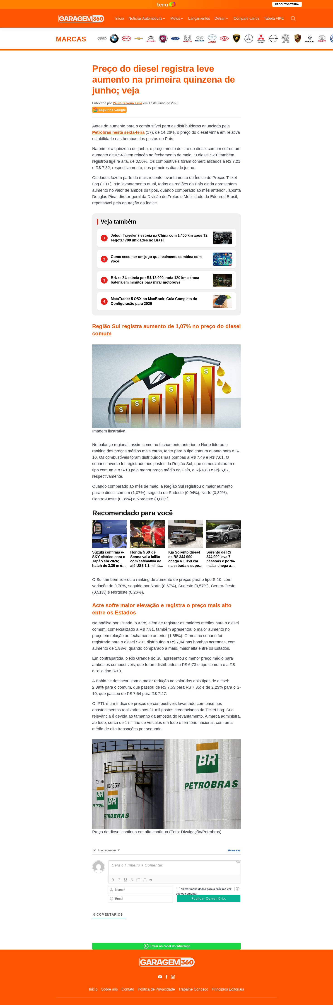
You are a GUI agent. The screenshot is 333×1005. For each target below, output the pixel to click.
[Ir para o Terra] (166, 4)
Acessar (233, 850)
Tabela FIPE (274, 18)
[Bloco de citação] (151, 880)
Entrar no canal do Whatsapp (170, 946)
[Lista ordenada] (138, 880)
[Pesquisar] (293, 18)
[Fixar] (132, 880)
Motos (175, 18)
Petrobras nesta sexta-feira (118, 132)
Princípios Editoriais (228, 989)
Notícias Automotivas (145, 18)
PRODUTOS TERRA (287, 4)
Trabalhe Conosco (193, 989)
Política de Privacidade (156, 989)
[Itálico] (119, 880)
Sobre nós (109, 989)
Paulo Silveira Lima (127, 103)
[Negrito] (113, 880)
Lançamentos (199, 18)
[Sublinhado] (125, 880)
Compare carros (246, 18)
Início (119, 18)
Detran (220, 18)
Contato (127, 989)
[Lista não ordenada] (144, 880)
